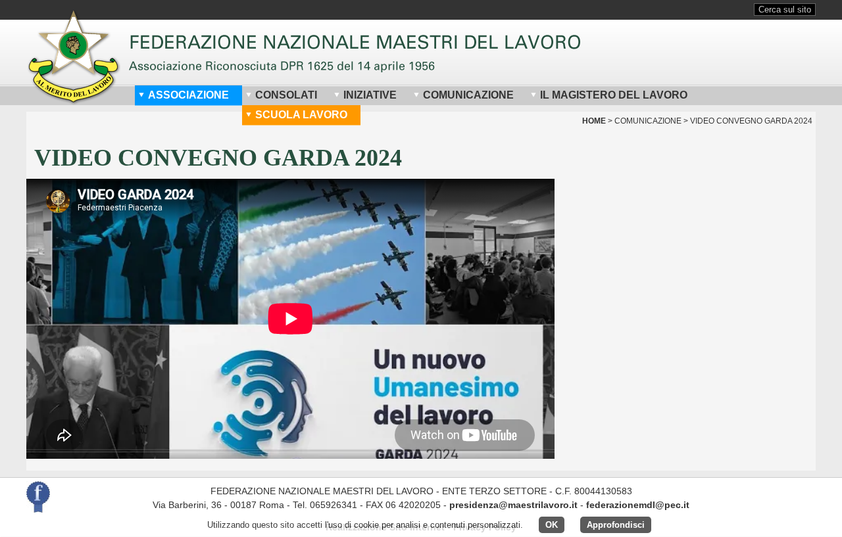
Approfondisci (616, 525)
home (594, 121)
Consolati (286, 95)
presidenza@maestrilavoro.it (513, 505)
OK (551, 525)
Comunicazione (468, 95)
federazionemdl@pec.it (637, 505)
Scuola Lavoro (301, 114)
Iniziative (370, 95)
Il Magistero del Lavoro (613, 95)
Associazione (188, 95)
